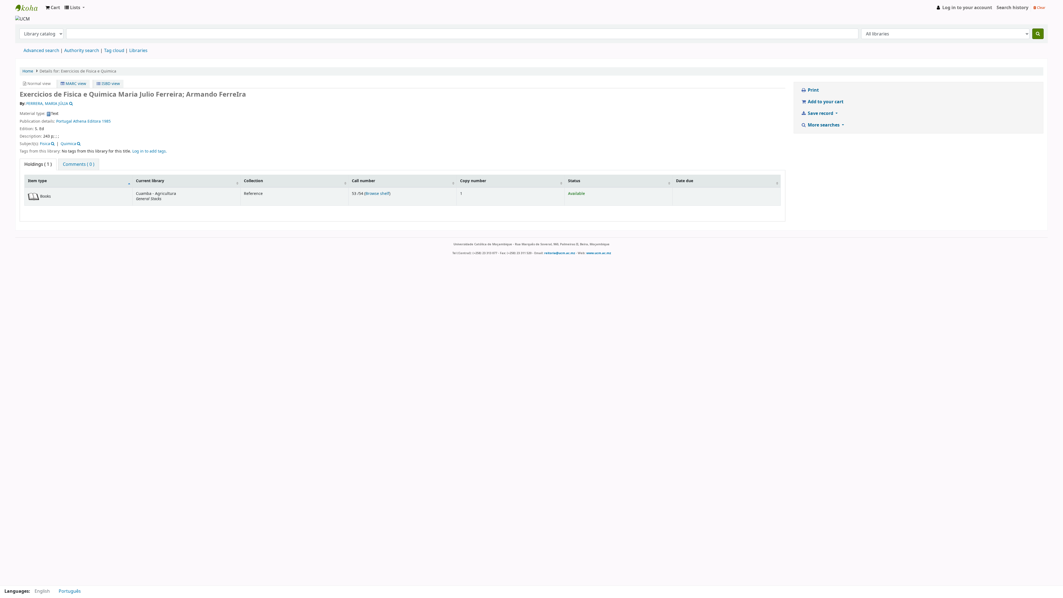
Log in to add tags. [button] (149, 151)
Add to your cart (825, 102)
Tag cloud (114, 50)
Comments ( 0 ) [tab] (78, 164)
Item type (37, 181)
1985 (106, 121)
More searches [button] (824, 125)
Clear (1040, 7)
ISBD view (110, 84)
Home (27, 71)
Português (70, 591)
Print (813, 90)
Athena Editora (87, 121)
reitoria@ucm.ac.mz (559, 253)
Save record (820, 113)
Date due (684, 181)
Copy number (473, 181)
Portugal (64, 121)
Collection (253, 181)
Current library (150, 181)
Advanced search (41, 50)
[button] (52, 7)
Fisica (45, 144)
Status (574, 181)
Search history (1012, 7)
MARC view (75, 84)
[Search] (1038, 34)
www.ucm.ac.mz (598, 253)
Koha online (29, 7)
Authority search (81, 50)
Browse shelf (377, 194)
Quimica (68, 144)
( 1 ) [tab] (38, 164)
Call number (363, 181)
